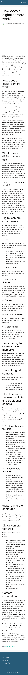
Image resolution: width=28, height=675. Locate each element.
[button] (17, 2)
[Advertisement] (14, 41)
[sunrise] (3, 2)
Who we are (5, 657)
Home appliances (9, 646)
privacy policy (6, 663)
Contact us (5, 660)
